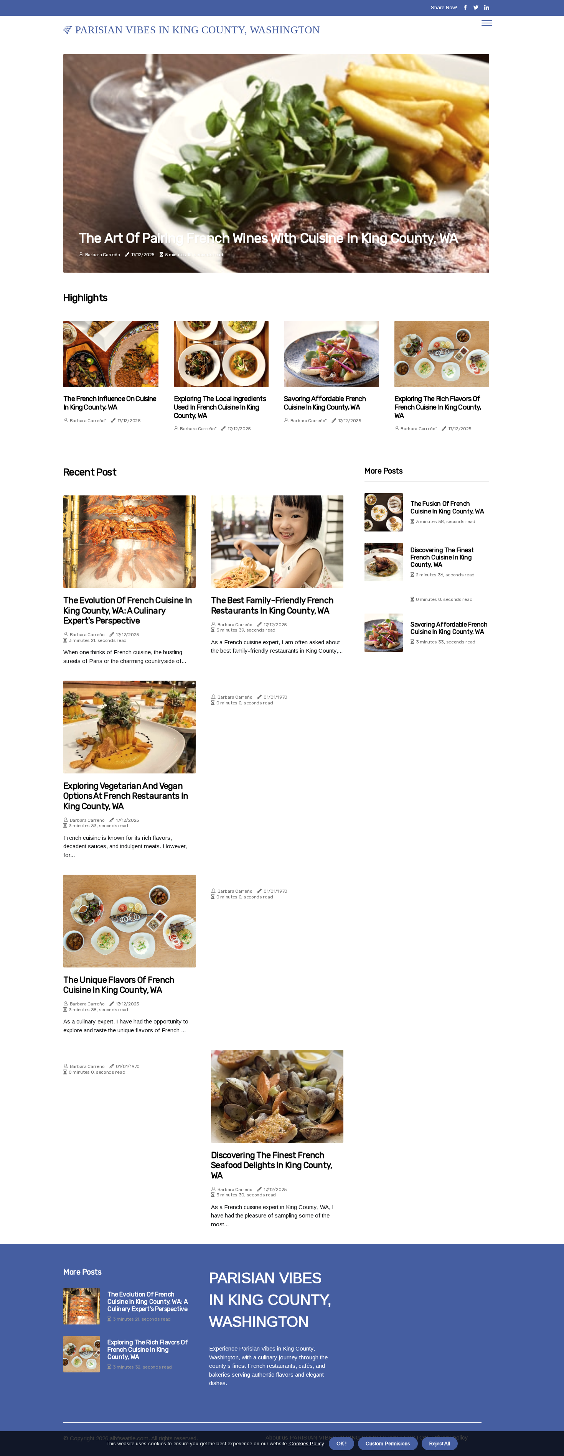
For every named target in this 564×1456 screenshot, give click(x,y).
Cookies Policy (306, 1443)
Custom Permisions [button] (388, 1443)
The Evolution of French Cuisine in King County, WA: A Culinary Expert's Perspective (127, 611)
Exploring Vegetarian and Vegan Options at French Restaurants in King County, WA (125, 796)
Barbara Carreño (102, 254)
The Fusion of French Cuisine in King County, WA (447, 507)
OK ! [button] (341, 1443)
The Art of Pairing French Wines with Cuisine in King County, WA (268, 238)
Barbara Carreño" (88, 420)
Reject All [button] (439, 1443)
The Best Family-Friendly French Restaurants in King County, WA (272, 605)
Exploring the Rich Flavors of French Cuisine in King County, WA (437, 407)
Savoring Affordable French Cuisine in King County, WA (325, 403)
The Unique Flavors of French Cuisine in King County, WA (118, 985)
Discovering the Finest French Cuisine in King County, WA (442, 557)
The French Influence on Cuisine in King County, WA (109, 403)
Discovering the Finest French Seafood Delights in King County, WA (271, 1165)
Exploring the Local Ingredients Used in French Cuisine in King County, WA (220, 407)
